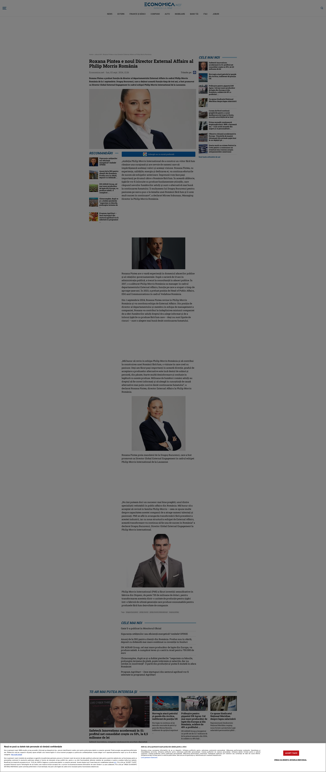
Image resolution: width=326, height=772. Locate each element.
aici (115, 762)
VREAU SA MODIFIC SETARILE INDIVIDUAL (290, 760)
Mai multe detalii (16, 754)
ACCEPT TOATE (291, 753)
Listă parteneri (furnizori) (149, 757)
